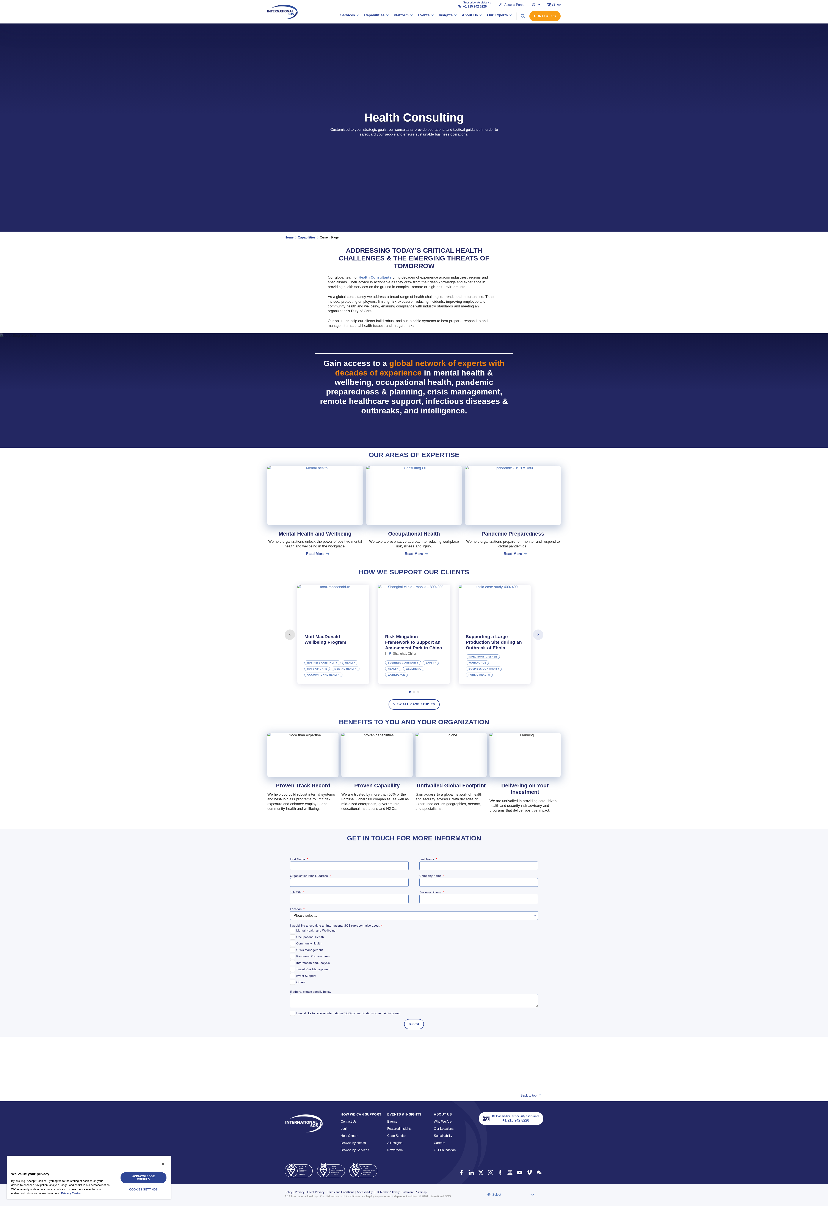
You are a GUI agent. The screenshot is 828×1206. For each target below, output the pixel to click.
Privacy (299, 1192)
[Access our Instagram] (490, 1172)
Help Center (349, 1135)
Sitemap (421, 1192)
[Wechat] (539, 1172)
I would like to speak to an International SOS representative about (336, 925)
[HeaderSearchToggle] (522, 16)
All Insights (395, 1143)
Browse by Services (355, 1150)
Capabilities (306, 237)
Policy (288, 1192)
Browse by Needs (353, 1143)
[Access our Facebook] (461, 1172)
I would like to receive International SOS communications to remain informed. (348, 1013)
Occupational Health (310, 937)
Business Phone (431, 892)
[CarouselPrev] (290, 634)
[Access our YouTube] (519, 1172)
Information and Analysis (313, 962)
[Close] (163, 1164)
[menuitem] (349, 16)
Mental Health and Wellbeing (316, 930)
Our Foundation (445, 1150)
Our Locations (444, 1128)
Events (392, 1121)
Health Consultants (375, 277)
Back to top (528, 1095)
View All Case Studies (414, 704)
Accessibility (365, 1192)
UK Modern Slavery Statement (394, 1192)
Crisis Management (309, 950)
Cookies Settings (143, 1189)
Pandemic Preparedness (313, 956)
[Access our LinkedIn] (471, 1172)
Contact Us (545, 16)
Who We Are (443, 1121)
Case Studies (396, 1135)
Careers (439, 1143)
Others (301, 982)
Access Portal (514, 4)
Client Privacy (316, 1192)
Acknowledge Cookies (143, 1178)
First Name (299, 859)
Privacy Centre (70, 1193)
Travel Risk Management (313, 969)
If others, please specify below (310, 991)
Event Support (306, 975)
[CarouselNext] (538, 634)
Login (344, 1128)
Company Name (431, 875)
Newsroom (395, 1150)
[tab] (333, 634)
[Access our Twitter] (481, 1172)
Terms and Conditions (340, 1192)
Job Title (297, 892)
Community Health (308, 943)
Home (289, 237)
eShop (556, 4)
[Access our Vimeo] (529, 1172)
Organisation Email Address (310, 875)
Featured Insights (399, 1128)
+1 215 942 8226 (475, 6)
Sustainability (443, 1135)
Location (297, 909)
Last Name (428, 859)
